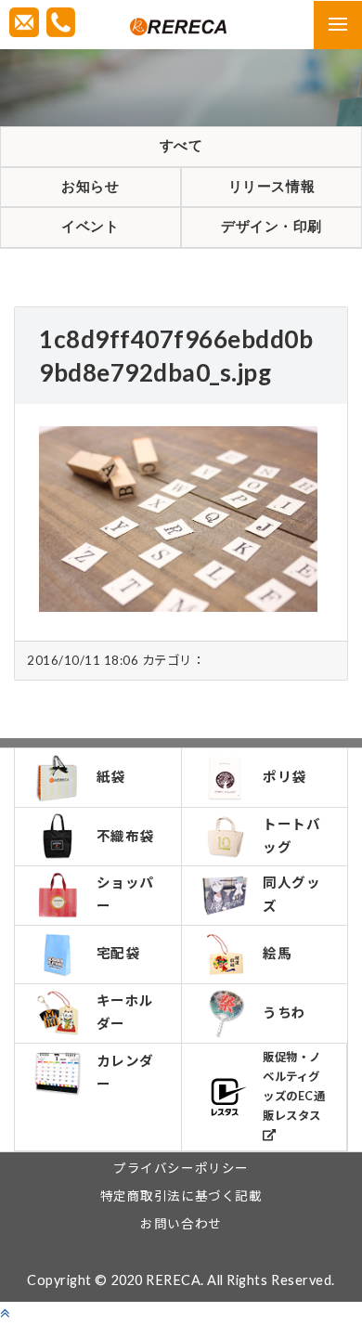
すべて (181, 145)
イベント (90, 226)
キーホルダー (125, 1012)
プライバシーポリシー (180, 1168)
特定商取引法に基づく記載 (181, 1196)
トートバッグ (291, 835)
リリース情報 (271, 186)
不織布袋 (125, 836)
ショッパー (125, 894)
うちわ (284, 1012)
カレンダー (125, 1072)
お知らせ (90, 186)
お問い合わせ (180, 1223)
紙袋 (111, 777)
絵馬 (277, 953)
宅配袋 (118, 953)
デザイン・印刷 (271, 226)
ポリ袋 (284, 777)
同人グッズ (291, 894)
